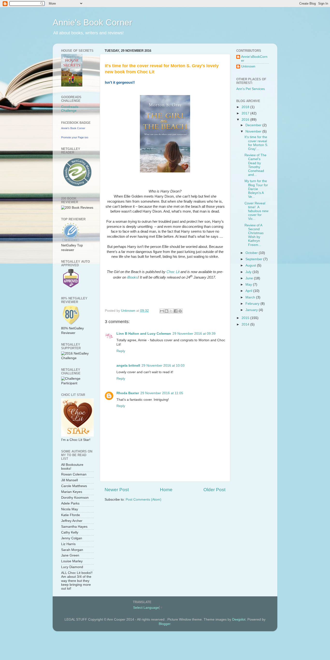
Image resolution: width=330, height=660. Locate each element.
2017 (246, 113)
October (252, 253)
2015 (246, 318)
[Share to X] (171, 311)
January (252, 310)
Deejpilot (238, 619)
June (249, 278)
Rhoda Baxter (127, 393)
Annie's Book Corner (92, 22)
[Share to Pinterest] (180, 311)
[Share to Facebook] (175, 311)
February (252, 303)
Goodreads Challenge (69, 108)
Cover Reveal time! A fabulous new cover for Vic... (256, 211)
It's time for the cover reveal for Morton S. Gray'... (256, 143)
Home (166, 489)
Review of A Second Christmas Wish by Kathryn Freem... (254, 235)
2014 (246, 324)
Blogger (164, 624)
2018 (246, 107)
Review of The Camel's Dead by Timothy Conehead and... (255, 165)
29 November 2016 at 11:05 (161, 393)
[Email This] (161, 311)
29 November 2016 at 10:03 (163, 365)
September (254, 259)
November (253, 131)
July (248, 272)
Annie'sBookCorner (254, 58)
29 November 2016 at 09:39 (193, 333)
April (249, 291)
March (250, 297)
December (253, 125)
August (251, 265)
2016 (246, 119)
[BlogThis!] (166, 311)
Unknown (248, 66)
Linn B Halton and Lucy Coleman (143, 333)
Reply (120, 351)
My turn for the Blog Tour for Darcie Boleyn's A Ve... (256, 189)
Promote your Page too (74, 137)
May (249, 284)
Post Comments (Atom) (143, 499)
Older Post (214, 489)
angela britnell (128, 365)
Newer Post (117, 489)
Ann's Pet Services (250, 89)
